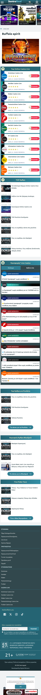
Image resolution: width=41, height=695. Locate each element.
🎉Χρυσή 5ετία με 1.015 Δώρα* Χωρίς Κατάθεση (18, 330)
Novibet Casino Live (15, 83)
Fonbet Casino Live (14, 115)
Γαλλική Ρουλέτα (17, 418)
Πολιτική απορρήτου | (19, 662)
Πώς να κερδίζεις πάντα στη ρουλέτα (24, 228)
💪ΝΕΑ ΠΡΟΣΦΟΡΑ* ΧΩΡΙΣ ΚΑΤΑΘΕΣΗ (15, 341)
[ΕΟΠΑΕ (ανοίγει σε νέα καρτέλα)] (26, 655)
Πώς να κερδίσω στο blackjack (22, 238)
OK (21, 687)
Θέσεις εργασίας (31, 662)
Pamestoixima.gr (6, 581)
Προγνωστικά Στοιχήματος (9, 536)
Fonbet (3, 584)
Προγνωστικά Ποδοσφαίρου (9, 550)
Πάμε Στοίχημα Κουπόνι (8, 533)
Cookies (23, 683)
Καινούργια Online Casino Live (22, 207)
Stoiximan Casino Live (15, 73)
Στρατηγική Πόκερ (18, 509)
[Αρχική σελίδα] (1, 28)
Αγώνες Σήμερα (6, 543)
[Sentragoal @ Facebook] (5, 614)
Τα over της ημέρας (6, 557)
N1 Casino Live (13, 136)
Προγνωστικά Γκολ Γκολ (8, 554)
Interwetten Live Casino (16, 157)
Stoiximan (4, 571)
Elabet (3, 577)
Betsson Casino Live (15, 167)
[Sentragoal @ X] (11, 614)
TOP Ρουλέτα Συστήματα (20, 217)
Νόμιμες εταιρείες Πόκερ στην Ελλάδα (24, 498)
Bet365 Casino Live (14, 125)
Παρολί (3, 563)
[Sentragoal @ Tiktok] (22, 614)
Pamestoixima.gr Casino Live (9, 601)
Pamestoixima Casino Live (17, 104)
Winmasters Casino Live (16, 146)
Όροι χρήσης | (9, 662)
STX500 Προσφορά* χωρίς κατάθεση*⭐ (15, 279)
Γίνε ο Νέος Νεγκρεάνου (19, 518)
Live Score (4, 540)
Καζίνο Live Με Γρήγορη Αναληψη (23, 196)
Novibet (3, 574)
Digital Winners (24, 668)
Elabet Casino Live (14, 94)
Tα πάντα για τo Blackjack (19, 474)
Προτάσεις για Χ (6, 560)
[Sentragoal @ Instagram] (16, 614)
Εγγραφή (34, 629)
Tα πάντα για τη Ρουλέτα (19, 427)
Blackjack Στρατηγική (18, 443)
